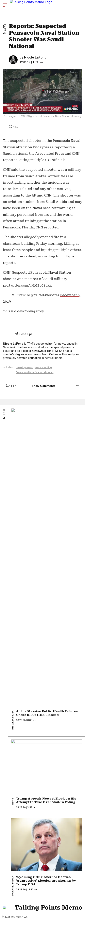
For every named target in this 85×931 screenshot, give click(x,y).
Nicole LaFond (35, 57)
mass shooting (43, 367)
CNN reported (47, 227)
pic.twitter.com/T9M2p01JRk (27, 285)
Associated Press (49, 153)
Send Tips (25, 334)
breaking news (24, 367)
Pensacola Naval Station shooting (35, 372)
